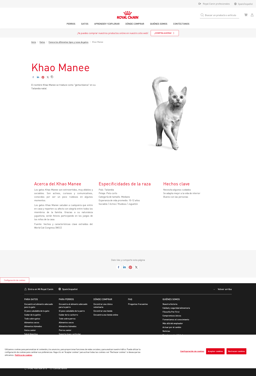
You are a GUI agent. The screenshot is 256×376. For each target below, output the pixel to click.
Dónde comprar (102, 299)
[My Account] (252, 14)
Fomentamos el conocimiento (176, 319)
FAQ (130, 299)
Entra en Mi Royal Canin (40, 289)
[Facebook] (33, 77)
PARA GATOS (31, 299)
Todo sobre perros (67, 318)
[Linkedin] (38, 77)
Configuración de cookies (14, 280)
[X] (48, 77)
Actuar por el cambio (172, 327)
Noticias (166, 331)
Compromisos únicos (172, 315)
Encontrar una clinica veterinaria (102, 305)
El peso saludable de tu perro (72, 311)
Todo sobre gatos (32, 318)
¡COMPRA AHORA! (163, 33)
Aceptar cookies (215, 351)
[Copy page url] (52, 77)
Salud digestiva (31, 334)
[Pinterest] (43, 77)
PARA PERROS (66, 299)
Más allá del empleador (173, 323)
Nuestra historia (170, 304)
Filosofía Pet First (171, 311)
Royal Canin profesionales (216, 3)
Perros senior (65, 330)
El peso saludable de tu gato (36, 311)
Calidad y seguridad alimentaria (176, 308)
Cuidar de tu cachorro (68, 314)
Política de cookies (23, 355)
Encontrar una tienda (102, 311)
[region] (128, 351)
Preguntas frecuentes (138, 304)
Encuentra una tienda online (105, 314)
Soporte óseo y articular (70, 334)
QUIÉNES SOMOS (171, 299)
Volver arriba (224, 289)
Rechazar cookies (236, 351)
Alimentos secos (31, 322)
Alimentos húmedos (33, 326)
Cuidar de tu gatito (32, 314)
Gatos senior (30, 330)
